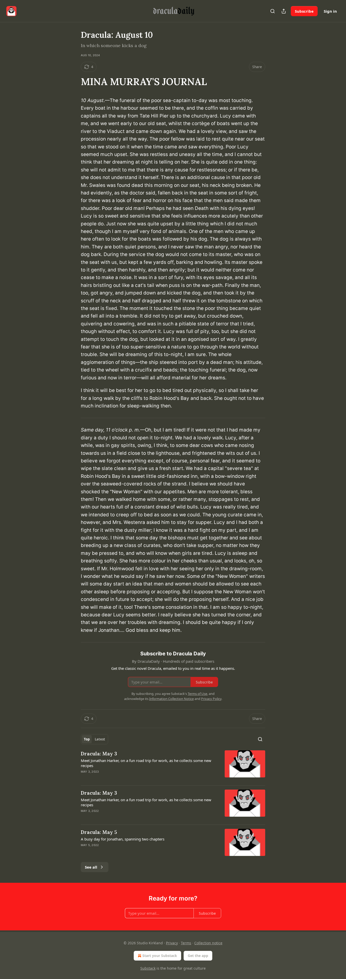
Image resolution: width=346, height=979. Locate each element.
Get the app (198, 955)
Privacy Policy (211, 698)
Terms (186, 943)
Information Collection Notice (171, 698)
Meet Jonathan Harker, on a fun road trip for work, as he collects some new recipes (146, 763)
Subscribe (304, 11)
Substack (148, 968)
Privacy (172, 943)
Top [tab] (87, 739)
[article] (173, 765)
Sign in (330, 11)
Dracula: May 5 (99, 832)
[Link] (74, 81)
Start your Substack (159, 955)
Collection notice (208, 943)
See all (91, 867)
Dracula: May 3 (99, 754)
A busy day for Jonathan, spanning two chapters (122, 838)
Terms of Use (197, 693)
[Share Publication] (284, 11)
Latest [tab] (100, 739)
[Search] (272, 11)
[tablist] (94, 739)
